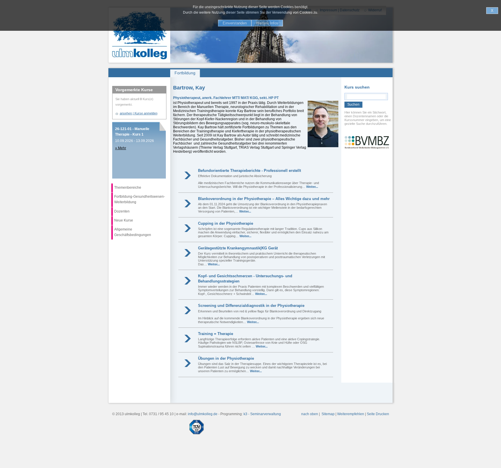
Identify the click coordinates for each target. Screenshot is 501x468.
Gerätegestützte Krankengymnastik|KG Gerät (238, 248)
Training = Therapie (215, 334)
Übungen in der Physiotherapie (226, 358)
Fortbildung (185, 73)
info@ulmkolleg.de (202, 414)
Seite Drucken (378, 414)
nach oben (309, 414)
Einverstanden (235, 23)
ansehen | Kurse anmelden (138, 113)
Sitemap (328, 414)
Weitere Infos (267, 23)
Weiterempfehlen (350, 414)
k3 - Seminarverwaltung (262, 414)
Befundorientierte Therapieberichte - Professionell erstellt (249, 170)
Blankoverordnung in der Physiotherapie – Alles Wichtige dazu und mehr (264, 199)
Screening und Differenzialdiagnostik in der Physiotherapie (251, 305)
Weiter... (312, 186)
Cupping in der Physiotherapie (225, 223)
